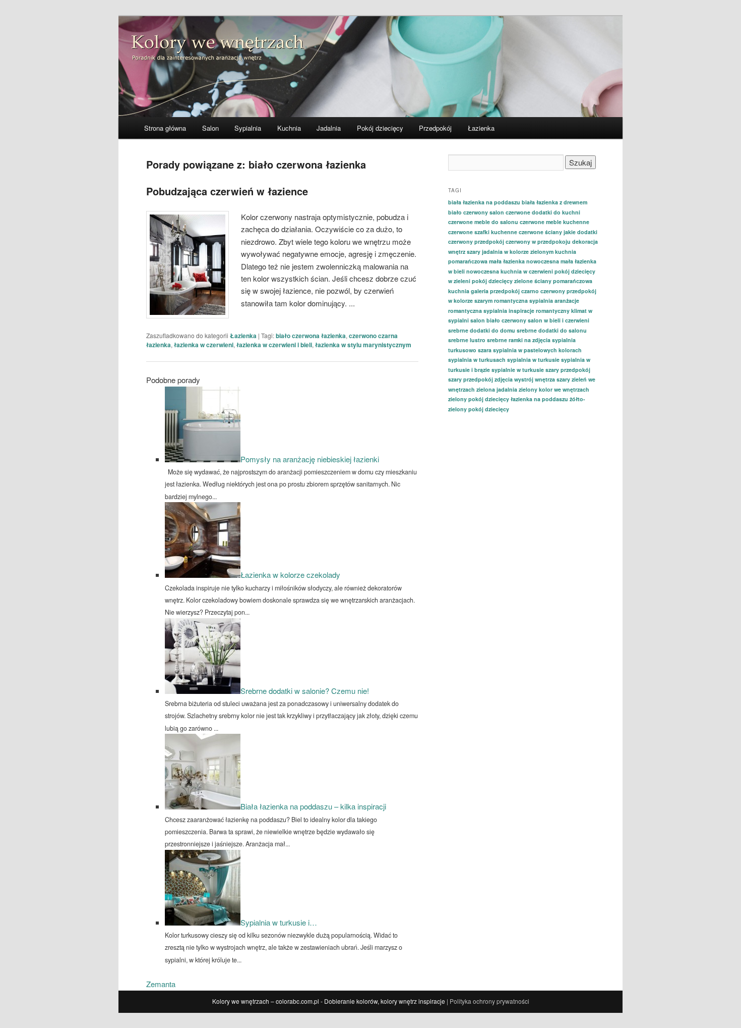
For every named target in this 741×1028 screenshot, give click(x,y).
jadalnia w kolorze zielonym (517, 251)
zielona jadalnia (496, 389)
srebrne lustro (466, 340)
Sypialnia (247, 128)
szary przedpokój (567, 369)
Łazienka (481, 128)
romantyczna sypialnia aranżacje (536, 300)
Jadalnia (329, 128)
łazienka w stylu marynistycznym (363, 344)
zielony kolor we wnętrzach (554, 389)
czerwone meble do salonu (483, 222)
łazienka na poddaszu (539, 399)
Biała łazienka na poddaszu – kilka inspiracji (313, 806)
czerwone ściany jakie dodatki (558, 232)
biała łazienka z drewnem (554, 202)
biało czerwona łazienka (311, 335)
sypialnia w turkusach (477, 359)
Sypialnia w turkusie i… (278, 922)
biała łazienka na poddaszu (484, 202)
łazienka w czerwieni (203, 344)
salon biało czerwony (498, 320)
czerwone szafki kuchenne (482, 232)
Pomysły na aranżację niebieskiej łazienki (309, 459)
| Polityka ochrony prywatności (488, 1001)
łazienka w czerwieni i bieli (274, 344)
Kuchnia (289, 128)
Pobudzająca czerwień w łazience (227, 191)
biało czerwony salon (476, 212)
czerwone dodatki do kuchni (543, 212)
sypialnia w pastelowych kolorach (537, 350)
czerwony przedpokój (476, 241)
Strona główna (165, 128)
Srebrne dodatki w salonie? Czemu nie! (304, 690)
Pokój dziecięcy (380, 128)
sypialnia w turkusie (533, 359)
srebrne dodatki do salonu (552, 330)
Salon (210, 128)
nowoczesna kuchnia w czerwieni (509, 271)
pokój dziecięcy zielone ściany (511, 281)
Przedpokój (435, 128)
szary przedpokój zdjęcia (480, 379)
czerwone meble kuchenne (554, 222)
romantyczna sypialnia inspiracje (491, 310)
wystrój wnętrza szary (542, 379)
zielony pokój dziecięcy (478, 399)
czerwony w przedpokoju (538, 241)
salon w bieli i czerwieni (558, 320)
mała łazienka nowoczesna (524, 261)
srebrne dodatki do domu (481, 330)
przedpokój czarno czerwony (527, 291)
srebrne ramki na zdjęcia (518, 340)
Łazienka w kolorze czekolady (290, 574)
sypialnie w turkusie (517, 369)
